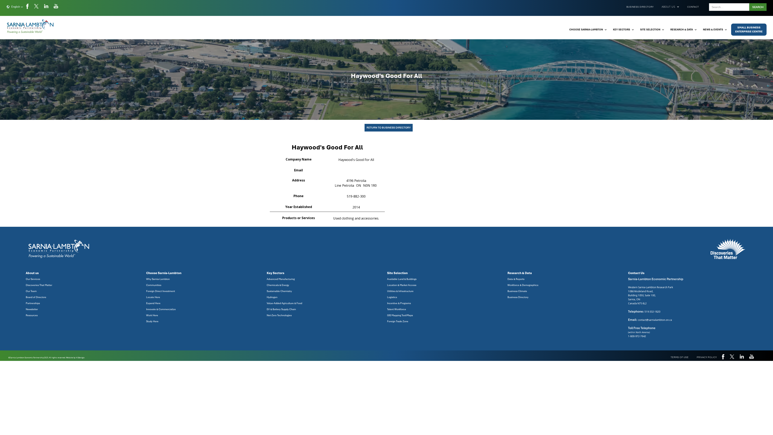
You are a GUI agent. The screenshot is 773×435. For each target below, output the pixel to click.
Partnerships (33, 303)
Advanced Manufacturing (281, 279)
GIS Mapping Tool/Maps (400, 315)
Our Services (33, 279)
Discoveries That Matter (39, 285)
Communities (153, 285)
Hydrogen (272, 297)
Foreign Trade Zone (397, 321)
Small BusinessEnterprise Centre (749, 29)
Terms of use (680, 357)
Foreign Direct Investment (160, 291)
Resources (32, 315)
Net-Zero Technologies (279, 315)
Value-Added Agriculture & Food (284, 303)
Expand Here (153, 303)
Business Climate (517, 291)
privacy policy (707, 357)
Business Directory (640, 6)
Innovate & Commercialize (161, 309)
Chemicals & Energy (278, 285)
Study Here (152, 321)
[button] (14, 6)
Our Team (31, 291)
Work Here (152, 315)
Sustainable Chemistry (279, 291)
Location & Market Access (401, 285)
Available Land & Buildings (401, 279)
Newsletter (32, 309)
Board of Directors (36, 297)
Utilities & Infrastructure (400, 291)
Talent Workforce (396, 309)
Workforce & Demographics (522, 285)
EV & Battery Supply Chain (281, 309)
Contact (693, 6)
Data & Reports (515, 279)
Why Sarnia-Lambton (158, 279)
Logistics (392, 297)
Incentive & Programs (399, 303)
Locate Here (153, 297)
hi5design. (80, 357)
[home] (30, 27)
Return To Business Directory (389, 127)
